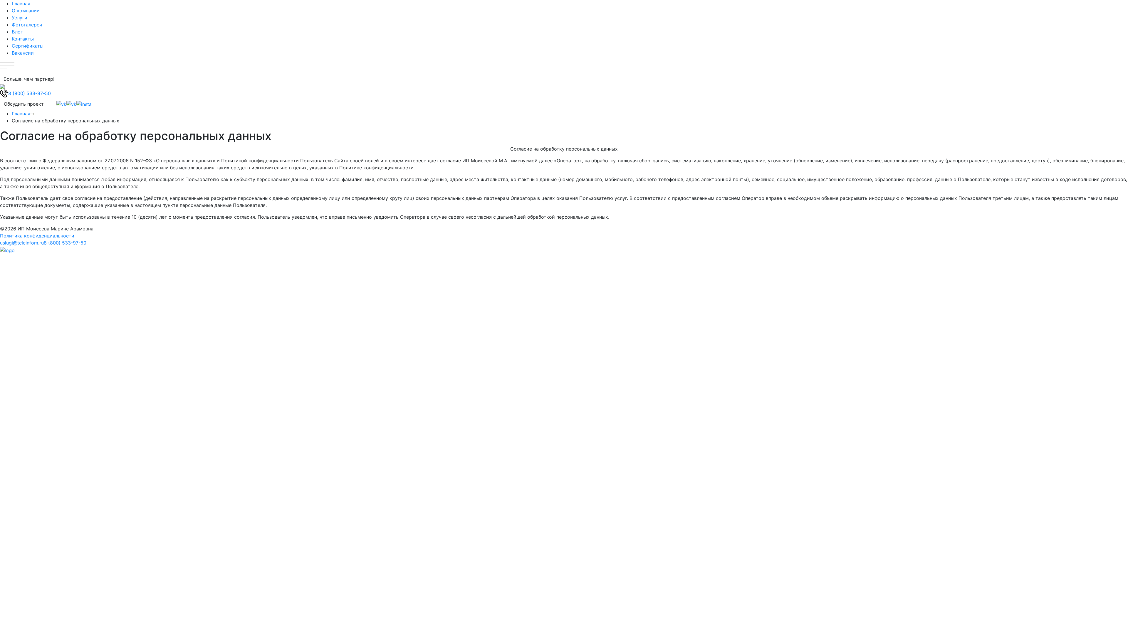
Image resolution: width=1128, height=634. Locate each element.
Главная (21, 3)
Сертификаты (27, 46)
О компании (26, 11)
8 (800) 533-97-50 (65, 243)
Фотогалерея (27, 25)
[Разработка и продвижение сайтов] (7, 250)
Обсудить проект (24, 104)
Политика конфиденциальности (37, 236)
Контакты (23, 39)
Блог (17, 32)
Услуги (19, 18)
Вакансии (23, 53)
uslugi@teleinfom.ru (22, 243)
